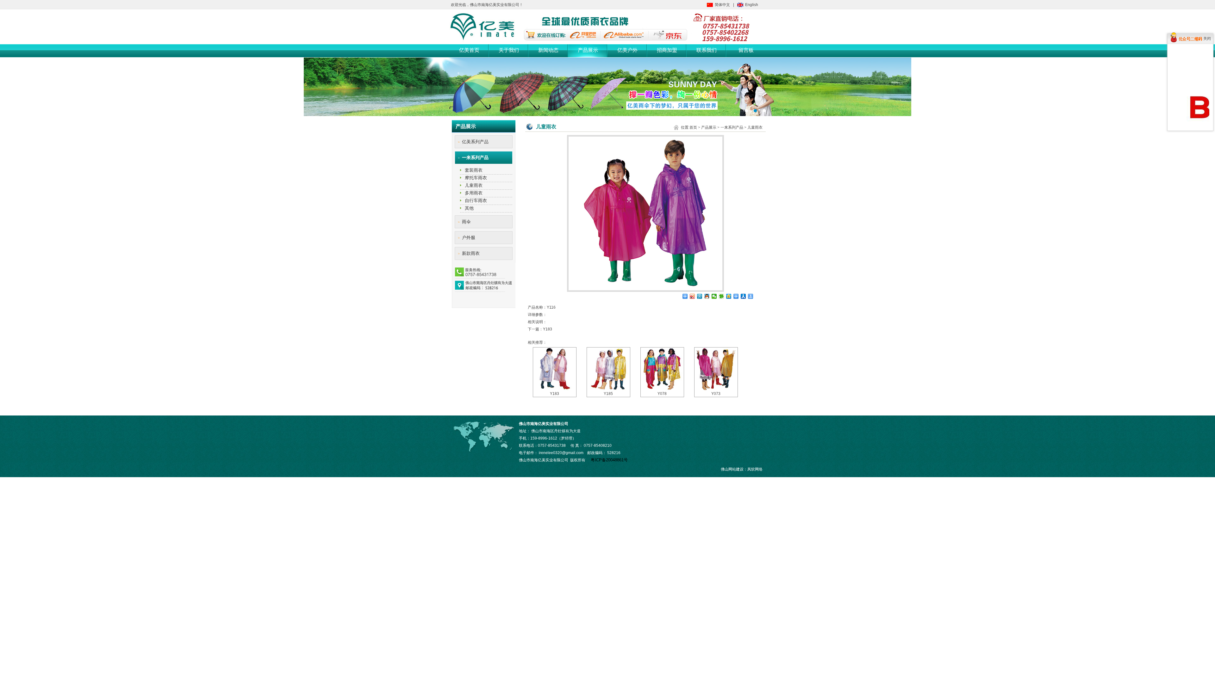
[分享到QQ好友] (707, 296)
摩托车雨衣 (476, 177)
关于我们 (509, 50)
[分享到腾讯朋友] (721, 296)
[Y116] (645, 290)
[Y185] (608, 369)
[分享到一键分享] (750, 296)
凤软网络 (755, 469)
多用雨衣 (474, 192)
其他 (469, 208)
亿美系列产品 (475, 141)
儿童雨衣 (474, 185)
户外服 (468, 237)
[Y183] (554, 369)
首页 (693, 127)
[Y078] (662, 369)
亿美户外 (627, 50)
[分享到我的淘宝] (736, 296)
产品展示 (588, 50)
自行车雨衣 (476, 200)
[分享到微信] (714, 296)
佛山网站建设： (734, 469)
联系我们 (706, 50)
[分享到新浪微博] (692, 296)
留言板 (746, 50)
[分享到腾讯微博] (699, 296)
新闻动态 (548, 50)
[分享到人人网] (743, 296)
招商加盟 (667, 50)
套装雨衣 (474, 170)
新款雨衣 (471, 253)
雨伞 (466, 221)
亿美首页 (469, 50)
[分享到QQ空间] (729, 296)
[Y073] (716, 369)
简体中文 (722, 5)
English (751, 5)
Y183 (547, 329)
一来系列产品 (475, 157)
